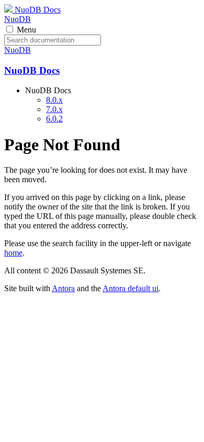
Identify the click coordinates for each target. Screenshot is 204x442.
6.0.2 (54, 118)
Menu (26, 29)
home (13, 252)
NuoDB (17, 19)
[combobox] (52, 40)
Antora (63, 288)
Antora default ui (130, 288)
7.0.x (54, 109)
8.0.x (54, 99)
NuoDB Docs (37, 9)
